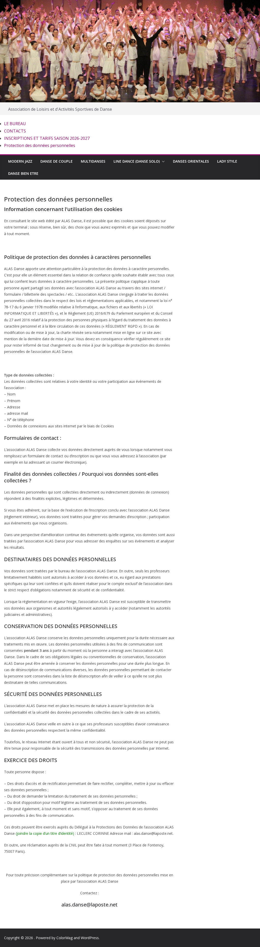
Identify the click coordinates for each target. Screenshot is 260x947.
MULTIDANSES (93, 161)
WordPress (90, 937)
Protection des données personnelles (39, 145)
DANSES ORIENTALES (191, 161)
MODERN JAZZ (20, 161)
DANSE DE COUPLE (56, 161)
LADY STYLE (227, 161)
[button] (162, 161)
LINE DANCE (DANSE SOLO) (136, 161)
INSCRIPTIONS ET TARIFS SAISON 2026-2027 (47, 138)
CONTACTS (15, 131)
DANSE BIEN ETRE (23, 173)
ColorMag (64, 937)
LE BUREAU (15, 123)
